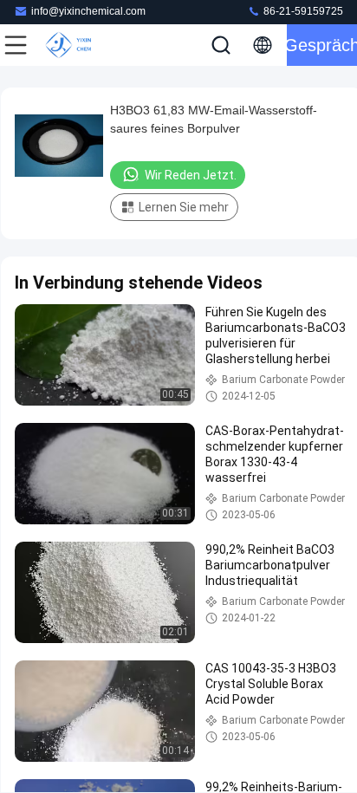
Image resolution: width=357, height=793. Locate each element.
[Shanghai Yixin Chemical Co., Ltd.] (72, 45)
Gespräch (322, 45)
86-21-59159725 (302, 11)
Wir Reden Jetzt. (191, 175)
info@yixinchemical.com (88, 11)
